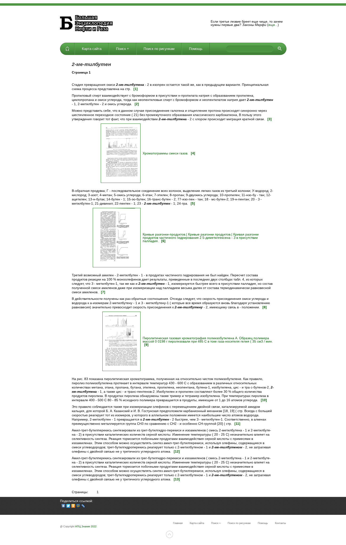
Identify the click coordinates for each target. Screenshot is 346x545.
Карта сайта (91, 49)
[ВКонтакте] (63, 506)
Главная (67, 49)
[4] (193, 153)
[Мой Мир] (78, 506)
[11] (237, 423)
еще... (273, 25)
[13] (177, 479)
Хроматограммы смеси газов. (166, 153)
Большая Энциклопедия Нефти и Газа (87, 24)
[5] (193, 203)
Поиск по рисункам (159, 49)
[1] (135, 89)
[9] (146, 345)
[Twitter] (68, 506)
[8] (264, 307)
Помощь (195, 49)
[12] (177, 451)
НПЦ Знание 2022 (86, 526)
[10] (264, 400)
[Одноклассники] (73, 506)
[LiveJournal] (83, 506)
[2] (137, 104)
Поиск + (122, 49)
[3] (269, 119)
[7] (103, 292)
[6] (163, 241)
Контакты (280, 523)
